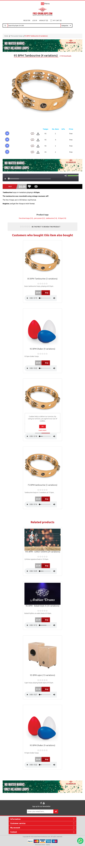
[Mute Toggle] (66, 176)
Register (26, 20)
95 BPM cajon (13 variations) (42, 675)
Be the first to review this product (46, 227)
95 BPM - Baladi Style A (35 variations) (42, 606)
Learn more (42, 430)
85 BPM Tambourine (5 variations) (42, 279)
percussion (38, 218)
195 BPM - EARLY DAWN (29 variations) (42, 552)
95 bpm (60, 218)
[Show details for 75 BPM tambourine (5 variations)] (42, 466)
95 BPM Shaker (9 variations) (42, 349)
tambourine (50, 218)
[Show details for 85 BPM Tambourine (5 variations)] (42, 260)
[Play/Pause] (5, 179)
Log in (34, 20)
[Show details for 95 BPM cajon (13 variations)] (42, 655)
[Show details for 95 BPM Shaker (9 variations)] (42, 329)
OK (43, 426)
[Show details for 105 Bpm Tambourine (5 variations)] (42, 398)
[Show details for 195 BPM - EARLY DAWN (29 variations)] (42, 540)
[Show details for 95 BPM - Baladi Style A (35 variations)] (42, 594)
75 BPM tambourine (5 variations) (42, 485)
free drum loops (24, 218)
